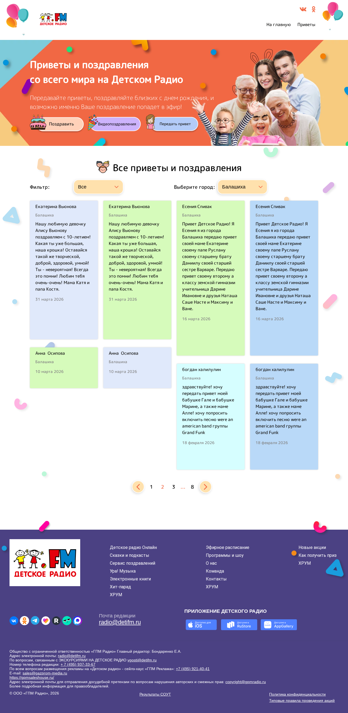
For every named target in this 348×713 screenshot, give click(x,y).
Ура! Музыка (123, 571)
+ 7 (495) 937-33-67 (78, 664)
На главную (278, 24)
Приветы (306, 24)
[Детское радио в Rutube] (56, 620)
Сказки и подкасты (129, 555)
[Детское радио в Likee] (45, 620)
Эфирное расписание (227, 547)
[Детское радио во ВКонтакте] (14, 620)
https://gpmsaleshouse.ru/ (32, 677)
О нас (211, 563)
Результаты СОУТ (155, 694)
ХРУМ (116, 594)
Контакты (216, 579)
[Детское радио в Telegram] (35, 620)
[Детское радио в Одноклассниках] (24, 620)
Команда (215, 571)
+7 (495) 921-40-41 (193, 669)
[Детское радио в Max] (77, 620)
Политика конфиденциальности (297, 694)
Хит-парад (120, 586)
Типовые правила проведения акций (302, 700)
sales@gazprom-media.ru (45, 673)
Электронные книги (130, 579)
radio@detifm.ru (120, 622)
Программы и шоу (225, 555)
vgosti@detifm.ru (142, 660)
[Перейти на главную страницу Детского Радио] (53, 20)
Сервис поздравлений (132, 563)
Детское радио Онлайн (133, 547)
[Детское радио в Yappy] (67, 620)
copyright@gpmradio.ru (245, 682)
